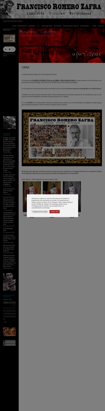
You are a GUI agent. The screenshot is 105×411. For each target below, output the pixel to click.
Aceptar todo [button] (54, 211)
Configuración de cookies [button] (40, 211)
